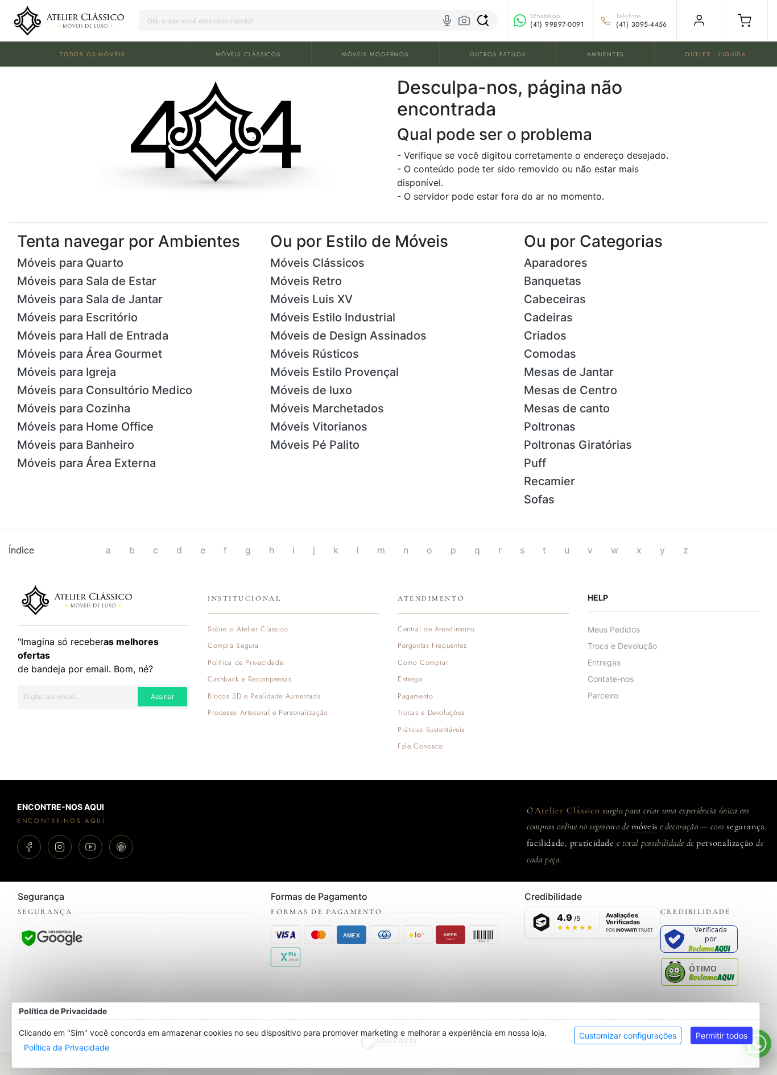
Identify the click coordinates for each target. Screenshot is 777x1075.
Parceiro (603, 695)
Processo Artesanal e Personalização (268, 713)
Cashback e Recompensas (250, 679)
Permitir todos (721, 1035)
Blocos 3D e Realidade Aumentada (264, 696)
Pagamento (415, 696)
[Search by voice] (447, 20)
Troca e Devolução (622, 646)
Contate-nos (611, 679)
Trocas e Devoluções (431, 713)
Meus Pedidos (614, 629)
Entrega (410, 679)
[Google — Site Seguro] (52, 937)
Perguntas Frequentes (432, 646)
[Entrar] (699, 20)
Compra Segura (233, 646)
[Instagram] (60, 847)
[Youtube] (90, 847)
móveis (644, 826)
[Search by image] (464, 20)
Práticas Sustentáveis (431, 730)
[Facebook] (29, 847)
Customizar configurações (627, 1035)
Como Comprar (423, 663)
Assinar (162, 696)
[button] (744, 20)
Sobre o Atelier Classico (248, 629)
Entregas (604, 662)
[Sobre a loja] (77, 599)
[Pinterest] (121, 847)
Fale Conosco (420, 746)
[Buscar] (483, 20)
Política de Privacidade (66, 1047)
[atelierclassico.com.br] (69, 20)
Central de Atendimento (436, 629)
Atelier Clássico (567, 810)
